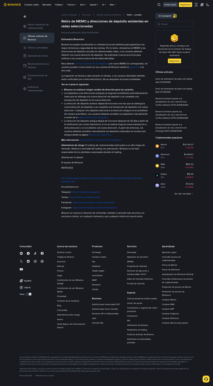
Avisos (60, 319)
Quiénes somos (64, 252)
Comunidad (62, 310)
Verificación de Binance (137, 325)
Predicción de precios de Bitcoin (176, 287)
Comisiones (132, 316)
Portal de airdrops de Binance (140, 334)
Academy (96, 266)
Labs (94, 318)
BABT (94, 280)
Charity (95, 289)
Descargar (131, 252)
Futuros (70, 4)
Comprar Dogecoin (170, 313)
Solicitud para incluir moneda (105, 309)
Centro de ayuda (134, 303)
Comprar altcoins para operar (175, 322)
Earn (82, 4)
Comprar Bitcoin (169, 299)
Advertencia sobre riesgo (68, 314)
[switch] (29, 294)
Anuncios (61, 261)
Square (93, 4)
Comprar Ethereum (170, 318)
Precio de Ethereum (171, 269)
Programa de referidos (137, 266)
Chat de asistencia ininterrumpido (142, 298)
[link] (37, 26)
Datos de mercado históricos (140, 279)
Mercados (46, 4)
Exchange (96, 252)
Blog (59, 305)
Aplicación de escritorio (137, 257)
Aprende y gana (169, 252)
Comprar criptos (31, 4)
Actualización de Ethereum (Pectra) (177, 274)
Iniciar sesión (170, 4)
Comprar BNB (168, 304)
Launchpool (97, 275)
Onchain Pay (97, 322)
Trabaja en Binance (65, 257)
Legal (59, 275)
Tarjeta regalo (98, 270)
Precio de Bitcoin (169, 265)
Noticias (60, 266)
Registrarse (185, 4)
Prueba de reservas (136, 283)
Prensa (60, 270)
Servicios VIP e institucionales (105, 313)
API (128, 320)
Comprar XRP (168, 309)
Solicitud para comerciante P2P (106, 304)
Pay (93, 261)
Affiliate (130, 261)
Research (96, 284)
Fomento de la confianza (68, 301)
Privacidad (61, 296)
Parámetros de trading (137, 329)
